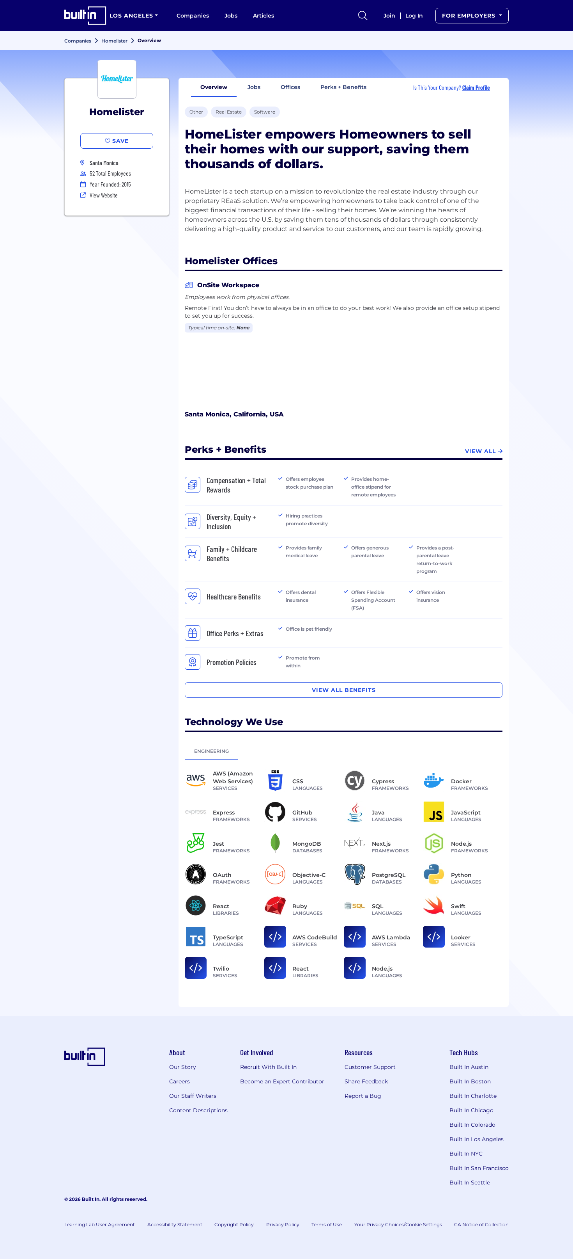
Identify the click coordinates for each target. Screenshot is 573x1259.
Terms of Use (326, 1224)
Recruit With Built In (268, 1067)
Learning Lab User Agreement (99, 1224)
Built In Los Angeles (476, 1139)
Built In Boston (470, 1081)
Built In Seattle (469, 1182)
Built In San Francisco (479, 1168)
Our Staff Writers (192, 1095)
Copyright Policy (234, 1224)
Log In (414, 15)
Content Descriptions (198, 1110)
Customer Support (370, 1067)
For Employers (469, 15)
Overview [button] (213, 87)
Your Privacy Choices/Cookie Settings (398, 1224)
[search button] (363, 15)
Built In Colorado (472, 1124)
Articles (263, 15)
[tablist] (343, 751)
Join (389, 15)
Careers (179, 1081)
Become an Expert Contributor (282, 1081)
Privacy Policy (282, 1224)
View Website (104, 195)
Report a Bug (363, 1095)
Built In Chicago (471, 1110)
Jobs (231, 15)
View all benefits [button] (344, 690)
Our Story (182, 1067)
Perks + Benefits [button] (343, 87)
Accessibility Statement (174, 1224)
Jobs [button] (254, 87)
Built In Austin (468, 1067)
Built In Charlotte (473, 1095)
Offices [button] (290, 87)
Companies (193, 15)
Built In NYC (466, 1153)
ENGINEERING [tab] (211, 751)
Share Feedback (366, 1081)
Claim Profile (476, 87)
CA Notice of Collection (481, 1224)
